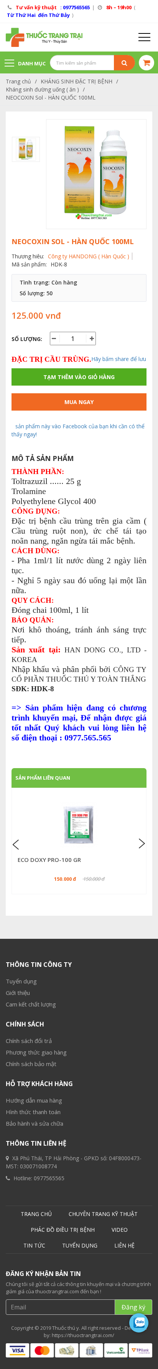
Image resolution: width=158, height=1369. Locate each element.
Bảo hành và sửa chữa (34, 1123)
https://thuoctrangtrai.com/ (83, 1335)
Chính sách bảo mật (31, 1064)
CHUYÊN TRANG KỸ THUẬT (103, 1214)
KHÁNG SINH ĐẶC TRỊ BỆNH (76, 81)
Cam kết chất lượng (31, 1004)
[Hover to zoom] (96, 174)
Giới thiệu (18, 992)
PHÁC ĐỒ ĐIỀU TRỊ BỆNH (63, 1229)
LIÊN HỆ (124, 1245)
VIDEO (120, 1229)
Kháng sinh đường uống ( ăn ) (42, 89)
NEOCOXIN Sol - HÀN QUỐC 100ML (50, 97)
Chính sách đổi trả (29, 1041)
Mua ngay (79, 402)
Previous (17, 844)
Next (141, 844)
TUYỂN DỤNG (79, 1245)
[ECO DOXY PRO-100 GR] (79, 825)
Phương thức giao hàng (36, 1052)
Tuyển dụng (21, 981)
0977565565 (49, 1178)
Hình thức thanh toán (33, 1112)
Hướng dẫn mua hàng (34, 1100)
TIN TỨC (34, 1245)
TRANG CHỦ (36, 1214)
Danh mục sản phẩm (25, 67)
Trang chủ (18, 81)
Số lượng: (27, 339)
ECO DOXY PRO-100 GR (49, 859)
